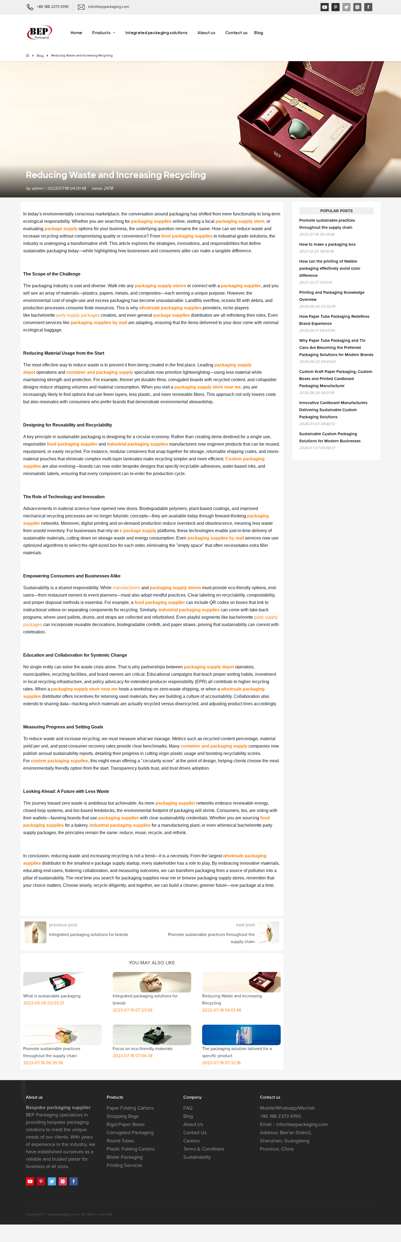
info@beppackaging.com (302, 1124)
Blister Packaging (125, 1157)
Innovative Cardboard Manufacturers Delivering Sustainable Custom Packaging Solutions (333, 409)
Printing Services (124, 1165)
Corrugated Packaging (130, 1133)
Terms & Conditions (203, 1149)
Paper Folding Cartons (130, 1108)
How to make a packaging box (327, 244)
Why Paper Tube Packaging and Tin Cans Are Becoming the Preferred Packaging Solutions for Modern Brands (336, 347)
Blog (40, 56)
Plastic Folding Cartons (131, 1149)
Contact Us (195, 1133)
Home (28, 55)
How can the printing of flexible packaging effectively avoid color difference (329, 268)
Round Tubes (120, 1141)
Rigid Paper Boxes (126, 1124)
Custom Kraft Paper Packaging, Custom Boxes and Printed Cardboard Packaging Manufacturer (335, 378)
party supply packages (78, 315)
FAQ (188, 1108)
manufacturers (126, 587)
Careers (191, 1141)
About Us (193, 1124)
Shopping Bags (123, 1116)
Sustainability (197, 1157)
